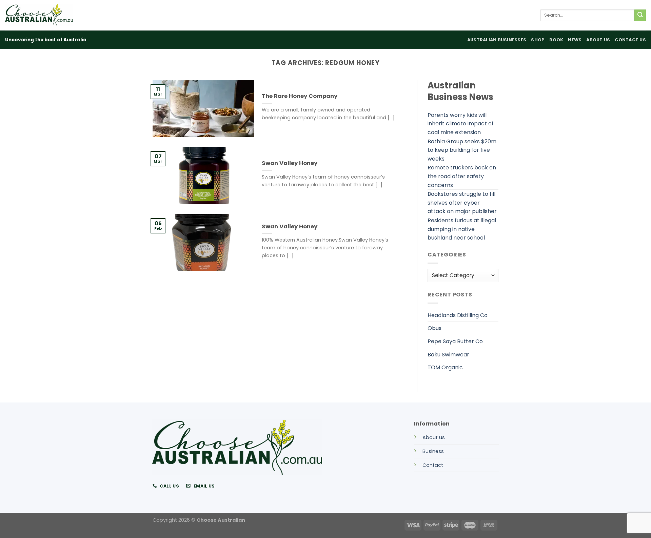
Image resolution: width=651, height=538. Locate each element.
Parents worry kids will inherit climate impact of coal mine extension (461, 123)
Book (556, 40)
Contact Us (630, 40)
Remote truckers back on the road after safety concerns (462, 176)
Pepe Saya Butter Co (455, 341)
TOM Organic (445, 367)
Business (433, 451)
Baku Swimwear (448, 354)
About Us (598, 40)
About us (433, 437)
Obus (434, 328)
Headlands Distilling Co (458, 315)
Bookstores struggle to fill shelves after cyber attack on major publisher (462, 202)
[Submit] (640, 15)
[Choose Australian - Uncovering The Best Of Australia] (39, 15)
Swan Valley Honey (289, 163)
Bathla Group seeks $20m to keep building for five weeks (462, 150)
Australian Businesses (496, 40)
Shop (538, 40)
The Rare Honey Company (299, 96)
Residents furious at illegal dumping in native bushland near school (462, 229)
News (574, 40)
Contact (432, 465)
